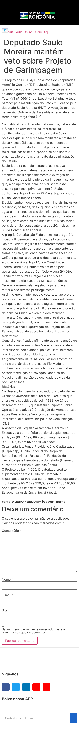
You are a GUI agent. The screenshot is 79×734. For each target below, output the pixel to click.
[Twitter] (16, 687)
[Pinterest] (46, 687)
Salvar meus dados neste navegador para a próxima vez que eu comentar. (33, 631)
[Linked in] (26, 687)
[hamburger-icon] (67, 7)
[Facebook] (6, 687)
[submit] (73, 718)
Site (4, 610)
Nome (7, 579)
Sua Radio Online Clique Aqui (29, 32)
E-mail (8, 594)
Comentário (11, 530)
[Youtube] (36, 687)
